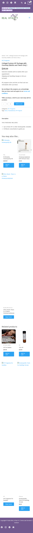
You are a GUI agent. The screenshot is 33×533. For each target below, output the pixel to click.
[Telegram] (11, 2)
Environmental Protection (23, 8)
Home (3, 55)
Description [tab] (5, 118)
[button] (22, 3)
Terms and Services (26, 520)
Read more (8, 317)
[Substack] (15, 3)
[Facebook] (3, 2)
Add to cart (19, 104)
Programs (7, 60)
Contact (16, 522)
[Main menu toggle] (29, 17)
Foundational (11, 110)
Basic (6, 110)
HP (7, 55)
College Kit (12, 8)
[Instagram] (7, 2)
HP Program (18, 110)
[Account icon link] (25, 3)
